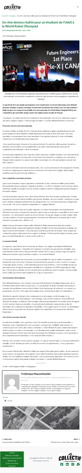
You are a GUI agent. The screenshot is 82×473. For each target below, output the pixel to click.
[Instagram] (72, 464)
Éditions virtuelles (12, 455)
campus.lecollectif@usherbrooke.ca (61, 377)
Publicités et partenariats (12, 458)
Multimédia (12, 461)
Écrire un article (12, 463)
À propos (12, 466)
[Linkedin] (67, 464)
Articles (12, 453)
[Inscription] (78, 464)
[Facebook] (61, 464)
